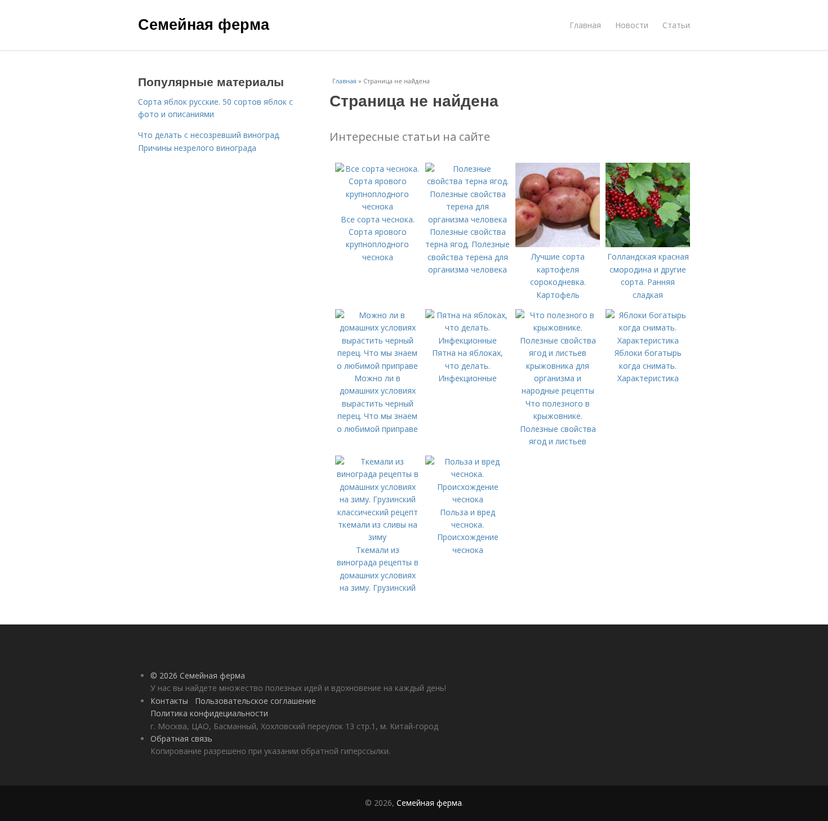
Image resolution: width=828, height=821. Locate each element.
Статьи (676, 25)
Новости (631, 25)
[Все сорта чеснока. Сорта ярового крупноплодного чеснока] (377, 206)
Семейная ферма (203, 23)
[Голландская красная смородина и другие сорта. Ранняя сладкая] (648, 244)
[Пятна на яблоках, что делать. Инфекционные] (467, 340)
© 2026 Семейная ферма (197, 675)
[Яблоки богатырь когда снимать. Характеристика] (648, 340)
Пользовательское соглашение (255, 700)
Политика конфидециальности (209, 713)
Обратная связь (181, 738)
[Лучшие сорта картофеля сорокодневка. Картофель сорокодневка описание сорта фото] (557, 244)
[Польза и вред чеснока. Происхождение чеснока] (467, 499)
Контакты (169, 700)
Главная (585, 25)
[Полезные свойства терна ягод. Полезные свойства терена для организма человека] (467, 219)
